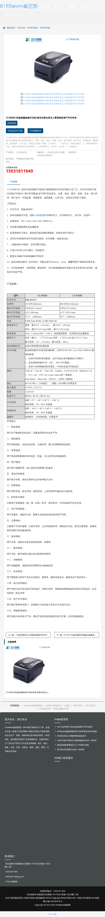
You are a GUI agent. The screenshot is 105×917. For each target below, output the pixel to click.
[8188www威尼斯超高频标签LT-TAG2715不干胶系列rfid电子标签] (59, 807)
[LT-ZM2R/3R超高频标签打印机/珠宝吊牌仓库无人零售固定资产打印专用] (28, 668)
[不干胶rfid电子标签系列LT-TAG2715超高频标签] (86, 805)
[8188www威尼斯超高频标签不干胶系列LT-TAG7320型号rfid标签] (68, 776)
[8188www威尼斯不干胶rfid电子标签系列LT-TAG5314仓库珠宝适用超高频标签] (86, 779)
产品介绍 (21, 27)
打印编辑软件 (35, 130)
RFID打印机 (32, 27)
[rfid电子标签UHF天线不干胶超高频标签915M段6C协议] (59, 833)
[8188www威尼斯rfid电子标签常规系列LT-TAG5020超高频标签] (95, 776)
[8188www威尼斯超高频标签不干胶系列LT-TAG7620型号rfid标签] (59, 776)
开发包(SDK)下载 (15, 130)
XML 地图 (52, 914)
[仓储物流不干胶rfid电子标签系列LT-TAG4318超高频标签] (77, 807)
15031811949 (19, 171)
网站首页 (10, 27)
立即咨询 (11, 123)
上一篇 (28, 635)
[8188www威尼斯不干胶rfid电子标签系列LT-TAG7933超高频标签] (68, 836)
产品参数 (13, 181)
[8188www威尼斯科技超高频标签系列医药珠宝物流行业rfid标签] (77, 776)
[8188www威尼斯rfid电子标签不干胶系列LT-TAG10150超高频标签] (68, 808)
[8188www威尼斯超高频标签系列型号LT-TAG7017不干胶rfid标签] (95, 807)
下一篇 (77, 635)
